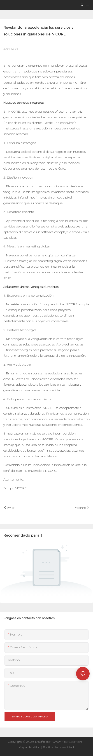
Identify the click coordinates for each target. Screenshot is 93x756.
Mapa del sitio (29, 747)
